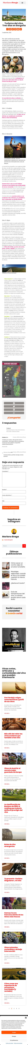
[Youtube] (18, 29)
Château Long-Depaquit (7, 128)
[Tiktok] (21, 29)
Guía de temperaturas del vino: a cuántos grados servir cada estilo (18, 595)
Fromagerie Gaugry (10, 242)
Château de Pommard (7, 190)
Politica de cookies (9, 1043)
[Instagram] (7, 29)
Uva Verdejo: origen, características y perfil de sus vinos (14, 700)
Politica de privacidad (18, 1043)
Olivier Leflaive (16, 188)
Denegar (14, 1036)
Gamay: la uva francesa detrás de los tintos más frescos (13, 915)
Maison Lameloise (20, 201)
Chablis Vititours (17, 122)
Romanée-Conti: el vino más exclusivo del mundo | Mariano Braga (15, 430)
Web (3, 501)
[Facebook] (10, 29)
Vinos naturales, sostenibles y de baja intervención (13, 949)
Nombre (4, 489)
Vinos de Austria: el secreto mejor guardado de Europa (13, 770)
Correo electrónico (7, 495)
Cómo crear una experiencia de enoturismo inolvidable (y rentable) (11, 987)
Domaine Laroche (18, 128)
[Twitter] (13, 29)
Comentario (5, 471)
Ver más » (7, 713)
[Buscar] (24, 546)
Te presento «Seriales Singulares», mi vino (13, 880)
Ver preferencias (14, 1040)
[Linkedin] (15, 29)
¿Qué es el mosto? (18, 583)
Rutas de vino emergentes (10, 845)
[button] (26, 1017)
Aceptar (14, 1032)
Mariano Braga (7, 452)
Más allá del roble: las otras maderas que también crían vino (13, 736)
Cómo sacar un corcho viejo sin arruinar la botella (18, 565)
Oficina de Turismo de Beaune (18, 208)
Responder (4, 446)
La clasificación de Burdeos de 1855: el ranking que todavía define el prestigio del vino (13, 808)
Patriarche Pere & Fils (7, 188)
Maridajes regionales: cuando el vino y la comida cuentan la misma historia (18, 575)
